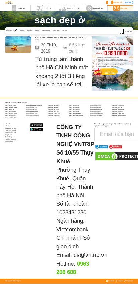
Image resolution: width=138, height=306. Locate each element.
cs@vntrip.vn (90, 255)
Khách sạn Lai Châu (10, 111)
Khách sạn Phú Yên (31, 113)
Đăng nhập (128, 2)
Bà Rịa (22, 30)
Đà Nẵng (29, 30)
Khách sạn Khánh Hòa (96, 109)
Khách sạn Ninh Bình (117, 111)
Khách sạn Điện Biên (95, 107)
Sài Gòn (64, 30)
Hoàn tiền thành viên (10, 139)
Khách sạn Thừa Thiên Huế (76, 115)
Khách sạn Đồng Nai (117, 107)
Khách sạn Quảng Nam (75, 113)
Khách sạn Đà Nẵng (53, 107)
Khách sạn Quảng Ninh (118, 113)
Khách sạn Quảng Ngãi (96, 113)
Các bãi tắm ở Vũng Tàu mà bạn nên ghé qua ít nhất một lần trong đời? (60, 39)
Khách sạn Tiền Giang (96, 115)
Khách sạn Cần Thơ (31, 107)
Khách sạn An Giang (10, 105)
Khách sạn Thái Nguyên (32, 115)
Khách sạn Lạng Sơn (53, 111)
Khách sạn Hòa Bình (74, 109)
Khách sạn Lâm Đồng (32, 111)
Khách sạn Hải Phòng (53, 109)
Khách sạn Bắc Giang (53, 105)
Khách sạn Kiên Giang (118, 109)
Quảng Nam (56, 30)
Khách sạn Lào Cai (74, 111)
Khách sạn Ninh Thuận (11, 113)
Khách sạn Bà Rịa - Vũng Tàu (34, 105)
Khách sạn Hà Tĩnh (31, 109)
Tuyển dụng (8, 137)
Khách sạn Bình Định (95, 105)
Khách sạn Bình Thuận (11, 107)
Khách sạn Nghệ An (95, 111)
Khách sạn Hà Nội (9, 109)
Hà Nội (37, 30)
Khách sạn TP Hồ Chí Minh (119, 115)
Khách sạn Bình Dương (118, 105)
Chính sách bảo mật (10, 130)
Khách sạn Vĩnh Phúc (10, 117)
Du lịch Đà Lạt (46, 30)
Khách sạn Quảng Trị (10, 115)
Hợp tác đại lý (9, 141)
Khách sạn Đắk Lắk (74, 107)
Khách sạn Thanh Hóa (53, 115)
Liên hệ (7, 126)
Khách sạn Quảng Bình (54, 113)
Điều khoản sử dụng (10, 128)
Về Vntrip (7, 124)
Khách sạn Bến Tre (74, 105)
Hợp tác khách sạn (10, 132)
